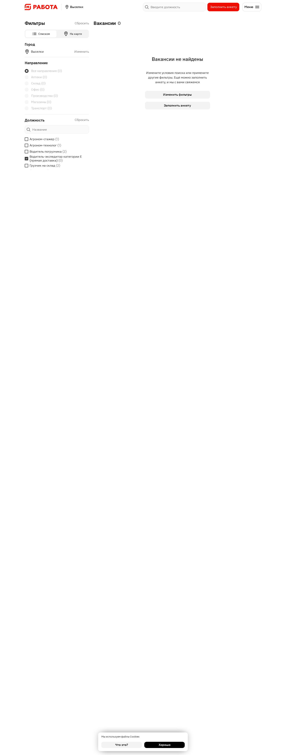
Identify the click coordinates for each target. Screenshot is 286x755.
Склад (38, 83)
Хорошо (164, 745)
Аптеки (39, 77)
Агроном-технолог (45, 145)
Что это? (121, 745)
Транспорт (41, 108)
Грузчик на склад (45, 165)
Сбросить (82, 23)
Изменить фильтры (177, 94)
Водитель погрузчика (48, 151)
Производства (44, 96)
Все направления (46, 71)
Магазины (41, 102)
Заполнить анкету (223, 7)
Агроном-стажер (44, 139)
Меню (248, 7)
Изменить (81, 51)
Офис (37, 89)
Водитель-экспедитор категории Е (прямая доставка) (56, 158)
